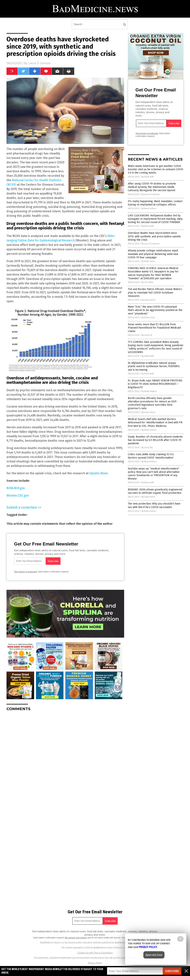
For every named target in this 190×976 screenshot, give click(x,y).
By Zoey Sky (147, 447)
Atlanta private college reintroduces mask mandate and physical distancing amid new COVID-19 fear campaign (153, 254)
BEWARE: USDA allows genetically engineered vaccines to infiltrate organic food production (155, 491)
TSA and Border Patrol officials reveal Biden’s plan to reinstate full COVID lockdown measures (155, 292)
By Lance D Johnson (151, 194)
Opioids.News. (99, 473)
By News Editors (149, 208)
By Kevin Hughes (149, 391)
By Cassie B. (147, 335)
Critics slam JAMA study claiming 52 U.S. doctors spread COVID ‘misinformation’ (151, 456)
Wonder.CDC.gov (17, 495)
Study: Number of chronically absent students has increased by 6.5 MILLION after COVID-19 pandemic (155, 440)
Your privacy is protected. (25, 572)
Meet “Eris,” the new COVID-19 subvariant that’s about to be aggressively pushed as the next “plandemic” (155, 310)
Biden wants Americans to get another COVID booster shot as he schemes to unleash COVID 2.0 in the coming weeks (155, 169)
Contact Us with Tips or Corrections (95, 953)
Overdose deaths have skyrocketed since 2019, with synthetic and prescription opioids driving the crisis (154, 236)
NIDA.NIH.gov (15, 488)
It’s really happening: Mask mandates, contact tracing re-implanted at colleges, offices (155, 203)
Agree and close (153, 954)
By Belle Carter (148, 261)
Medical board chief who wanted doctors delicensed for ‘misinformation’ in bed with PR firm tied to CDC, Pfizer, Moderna (155, 422)
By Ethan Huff (147, 177)
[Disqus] (65, 760)
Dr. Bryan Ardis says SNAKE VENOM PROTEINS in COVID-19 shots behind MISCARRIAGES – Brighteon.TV (155, 384)
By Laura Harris (148, 300)
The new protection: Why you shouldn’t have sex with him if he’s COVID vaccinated (154, 505)
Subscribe (172, 971)
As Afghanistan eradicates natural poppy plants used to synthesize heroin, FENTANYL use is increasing (154, 366)
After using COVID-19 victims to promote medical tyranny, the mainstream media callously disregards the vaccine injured (152, 187)
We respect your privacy (76, 938)
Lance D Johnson (39, 63)
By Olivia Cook (148, 317)
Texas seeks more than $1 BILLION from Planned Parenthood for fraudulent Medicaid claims (154, 328)
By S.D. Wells (147, 282)
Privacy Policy (95, 963)
